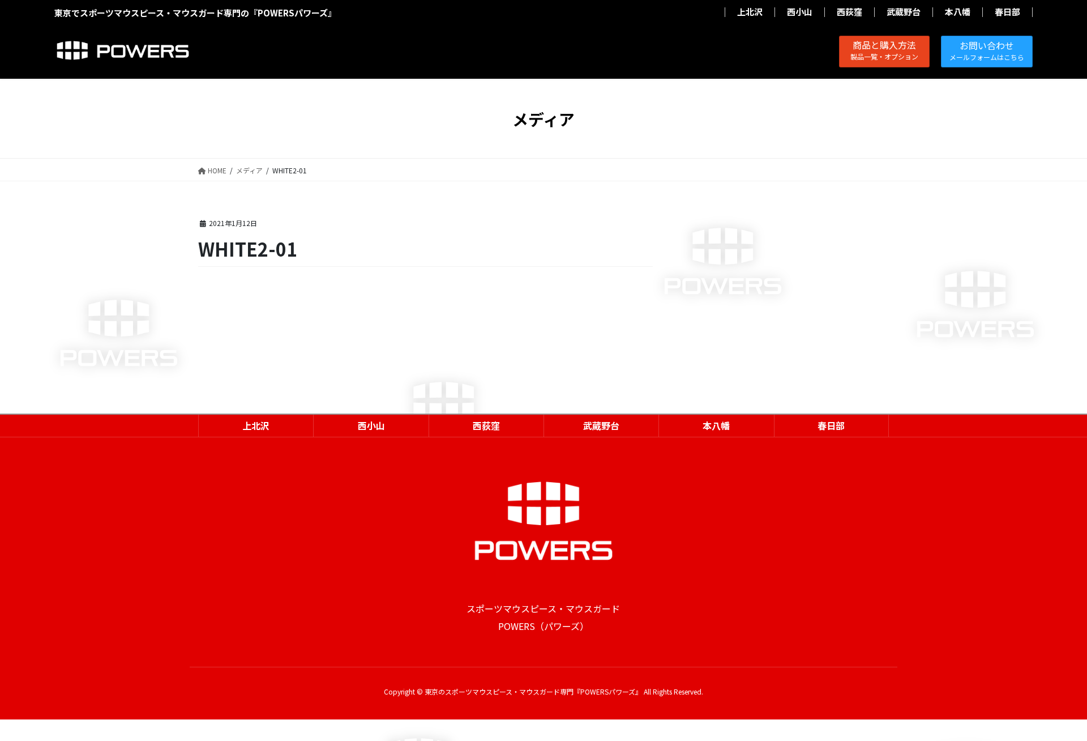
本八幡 (957, 12)
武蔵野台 (904, 12)
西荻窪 (849, 12)
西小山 (799, 12)
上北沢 (750, 12)
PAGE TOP (1053, 708)
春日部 (1007, 12)
